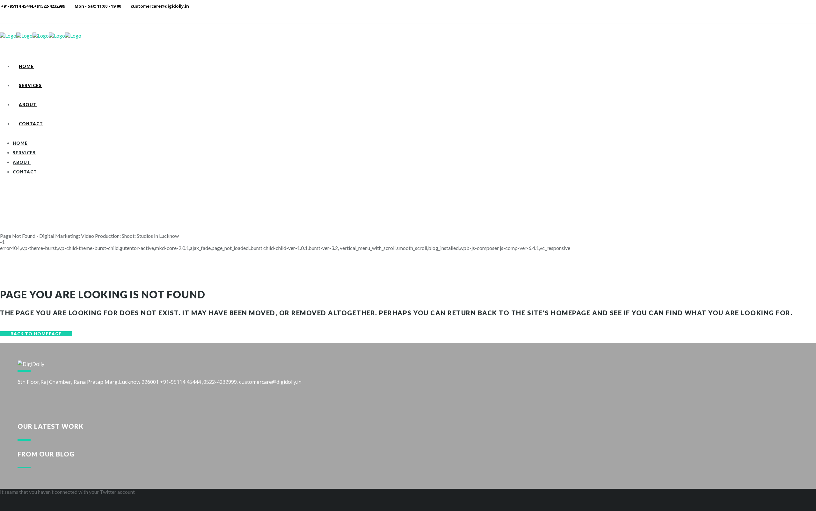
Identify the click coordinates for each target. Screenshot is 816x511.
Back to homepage (36, 333)
